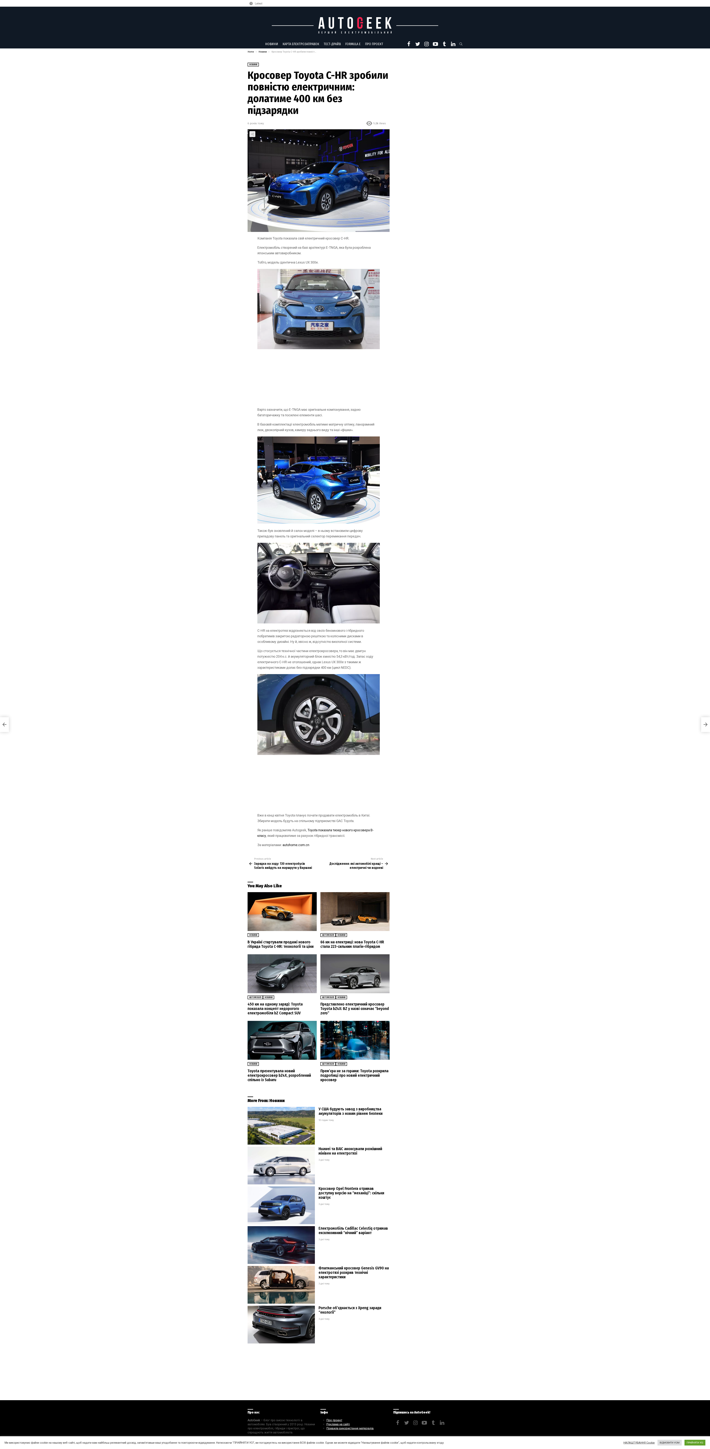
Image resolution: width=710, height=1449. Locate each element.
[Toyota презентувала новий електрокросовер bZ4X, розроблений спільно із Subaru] (282, 1040)
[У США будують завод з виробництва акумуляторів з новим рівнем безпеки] (281, 1126)
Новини (271, 44)
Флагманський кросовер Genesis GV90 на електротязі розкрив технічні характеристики (354, 1272)
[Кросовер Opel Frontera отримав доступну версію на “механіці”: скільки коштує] (281, 1205)
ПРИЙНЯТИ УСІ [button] (695, 1442)
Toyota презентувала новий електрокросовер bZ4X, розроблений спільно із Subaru (279, 1075)
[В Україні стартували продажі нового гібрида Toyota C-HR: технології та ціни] (282, 911)
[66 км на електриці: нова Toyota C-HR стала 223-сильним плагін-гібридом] (355, 911)
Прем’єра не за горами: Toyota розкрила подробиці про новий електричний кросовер (354, 1075)
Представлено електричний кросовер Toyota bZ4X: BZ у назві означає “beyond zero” (354, 1009)
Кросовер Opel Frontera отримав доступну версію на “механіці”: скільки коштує (351, 1193)
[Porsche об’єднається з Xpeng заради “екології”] (281, 1325)
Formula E (353, 44)
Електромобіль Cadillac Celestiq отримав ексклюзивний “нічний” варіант (353, 1230)
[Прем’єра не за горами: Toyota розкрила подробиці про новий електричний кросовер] (355, 1040)
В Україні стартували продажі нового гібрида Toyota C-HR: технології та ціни (281, 944)
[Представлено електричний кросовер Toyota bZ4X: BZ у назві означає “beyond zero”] (355, 973)
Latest (258, 3)
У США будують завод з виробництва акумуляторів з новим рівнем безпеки (351, 1111)
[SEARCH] (460, 44)
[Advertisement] (318, 379)
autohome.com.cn (296, 845)
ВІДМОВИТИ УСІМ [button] (669, 1442)
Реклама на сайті (338, 1424)
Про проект (374, 44)
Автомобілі (328, 935)
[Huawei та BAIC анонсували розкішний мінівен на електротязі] (281, 1166)
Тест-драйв (332, 44)
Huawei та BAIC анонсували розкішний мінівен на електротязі (350, 1151)
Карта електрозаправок (301, 44)
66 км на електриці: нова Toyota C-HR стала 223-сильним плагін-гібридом (352, 944)
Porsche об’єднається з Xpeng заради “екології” (350, 1310)
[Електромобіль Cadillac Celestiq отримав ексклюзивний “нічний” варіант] (281, 1245)
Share (252, 134)
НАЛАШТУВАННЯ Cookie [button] (639, 1442)
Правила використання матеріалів (350, 1428)
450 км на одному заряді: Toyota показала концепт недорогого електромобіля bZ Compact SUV (275, 1009)
